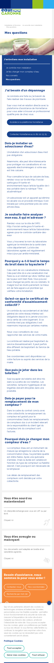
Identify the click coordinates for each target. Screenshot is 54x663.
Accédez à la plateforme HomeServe (28, 122)
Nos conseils (11, 75)
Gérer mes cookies (16, 655)
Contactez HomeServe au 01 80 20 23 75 (28, 134)
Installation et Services (13, 25)
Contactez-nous (14, 587)
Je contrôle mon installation (18, 68)
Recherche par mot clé (17, 594)
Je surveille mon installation (32, 25)
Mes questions (12, 79)
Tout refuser (38, 655)
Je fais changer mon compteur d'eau (22, 72)
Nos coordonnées (36, 587)
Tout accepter (14, 648)
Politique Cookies (13, 641)
